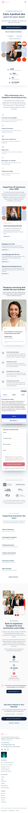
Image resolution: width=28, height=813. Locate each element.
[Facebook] (8, 749)
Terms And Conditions (15, 456)
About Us (3, 793)
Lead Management (5, 769)
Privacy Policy (19, 460)
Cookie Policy (12, 810)
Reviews (3, 795)
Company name (7, 438)
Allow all (14, 416)
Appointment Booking (6, 771)
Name (4, 432)
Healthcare (3, 781)
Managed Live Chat (5, 767)
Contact (3, 800)
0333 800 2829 (18, 424)
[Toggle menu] (25, 2)
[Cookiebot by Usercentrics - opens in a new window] (21, 391)
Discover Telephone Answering (13, 32)
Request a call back (14, 723)
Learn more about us (13, 691)
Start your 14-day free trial (13, 27)
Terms (17, 810)
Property (3, 783)
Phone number (7, 444)
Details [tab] (14, 394)
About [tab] (23, 394)
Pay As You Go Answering (6, 764)
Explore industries (14, 577)
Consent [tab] (5, 394)
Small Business (4, 785)
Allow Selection (13, 420)
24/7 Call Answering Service (7, 762)
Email (4, 450)
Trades (2, 777)
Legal (2, 779)
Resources (3, 797)
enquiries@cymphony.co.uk (8, 744)
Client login (3, 802)
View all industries (5, 787)
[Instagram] (5, 749)
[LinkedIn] (2, 749)
